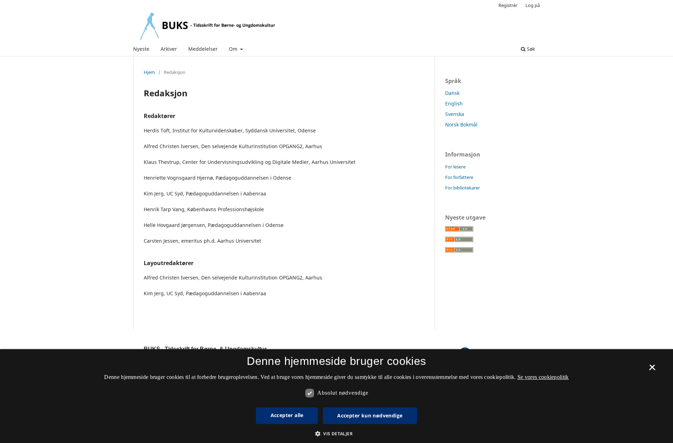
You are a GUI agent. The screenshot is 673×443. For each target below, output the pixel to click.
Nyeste (141, 49)
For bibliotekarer (462, 188)
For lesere (455, 167)
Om (234, 49)
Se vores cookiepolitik (543, 377)
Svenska (454, 114)
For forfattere (459, 177)
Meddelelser (203, 49)
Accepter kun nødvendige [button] (369, 415)
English (454, 103)
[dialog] (336, 396)
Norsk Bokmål (461, 124)
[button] (336, 433)
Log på (532, 5)
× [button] (652, 370)
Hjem (149, 72)
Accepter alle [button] (287, 415)
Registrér (507, 5)
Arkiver (169, 49)
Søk (530, 49)
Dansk (452, 93)
